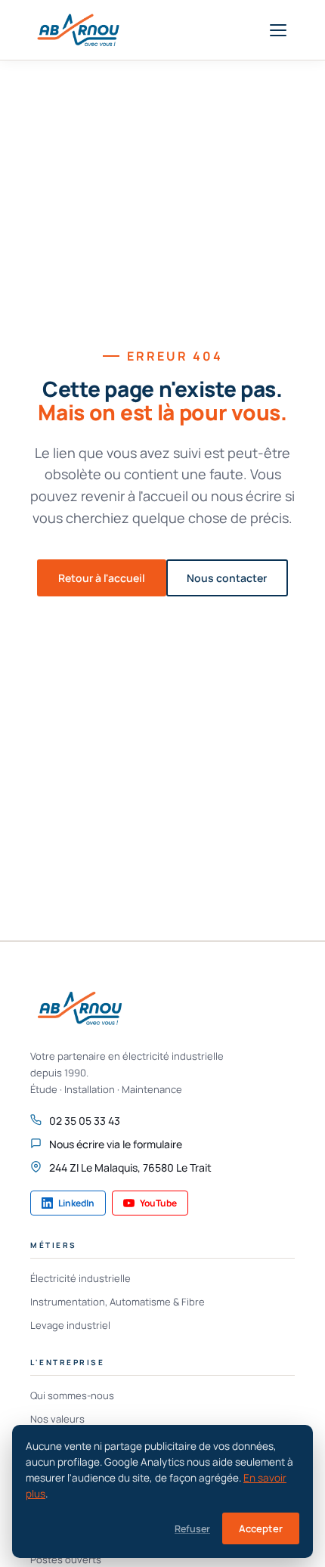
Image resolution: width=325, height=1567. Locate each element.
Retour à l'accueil (101, 578)
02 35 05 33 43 (84, 1120)
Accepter (261, 1528)
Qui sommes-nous (72, 1395)
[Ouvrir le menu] (278, 30)
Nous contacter (227, 578)
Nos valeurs (57, 1419)
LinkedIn (76, 1203)
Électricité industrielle (80, 1278)
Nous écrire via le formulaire (115, 1144)
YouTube (158, 1203)
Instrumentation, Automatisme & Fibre (117, 1301)
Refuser (192, 1528)
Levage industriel (70, 1325)
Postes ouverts (65, 1559)
